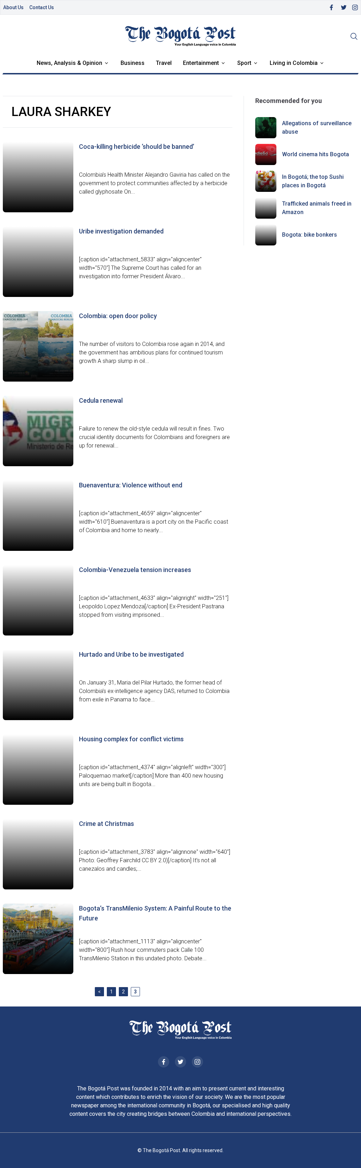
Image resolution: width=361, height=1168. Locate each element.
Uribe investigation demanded (121, 231)
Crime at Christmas (106, 823)
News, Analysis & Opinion (69, 63)
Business (133, 63)
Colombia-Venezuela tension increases (135, 569)
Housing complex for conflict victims (131, 739)
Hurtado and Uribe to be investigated (131, 654)
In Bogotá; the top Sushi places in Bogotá (313, 181)
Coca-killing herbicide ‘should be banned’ (136, 146)
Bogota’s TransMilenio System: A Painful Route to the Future (155, 913)
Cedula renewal (101, 400)
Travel (164, 63)
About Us (13, 7)
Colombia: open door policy (118, 316)
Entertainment (201, 63)
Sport (244, 63)
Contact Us (41, 7)
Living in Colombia (294, 63)
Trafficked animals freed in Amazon (316, 207)
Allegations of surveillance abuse (316, 127)
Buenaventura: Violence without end (130, 485)
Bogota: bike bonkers (309, 234)
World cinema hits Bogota (315, 154)
